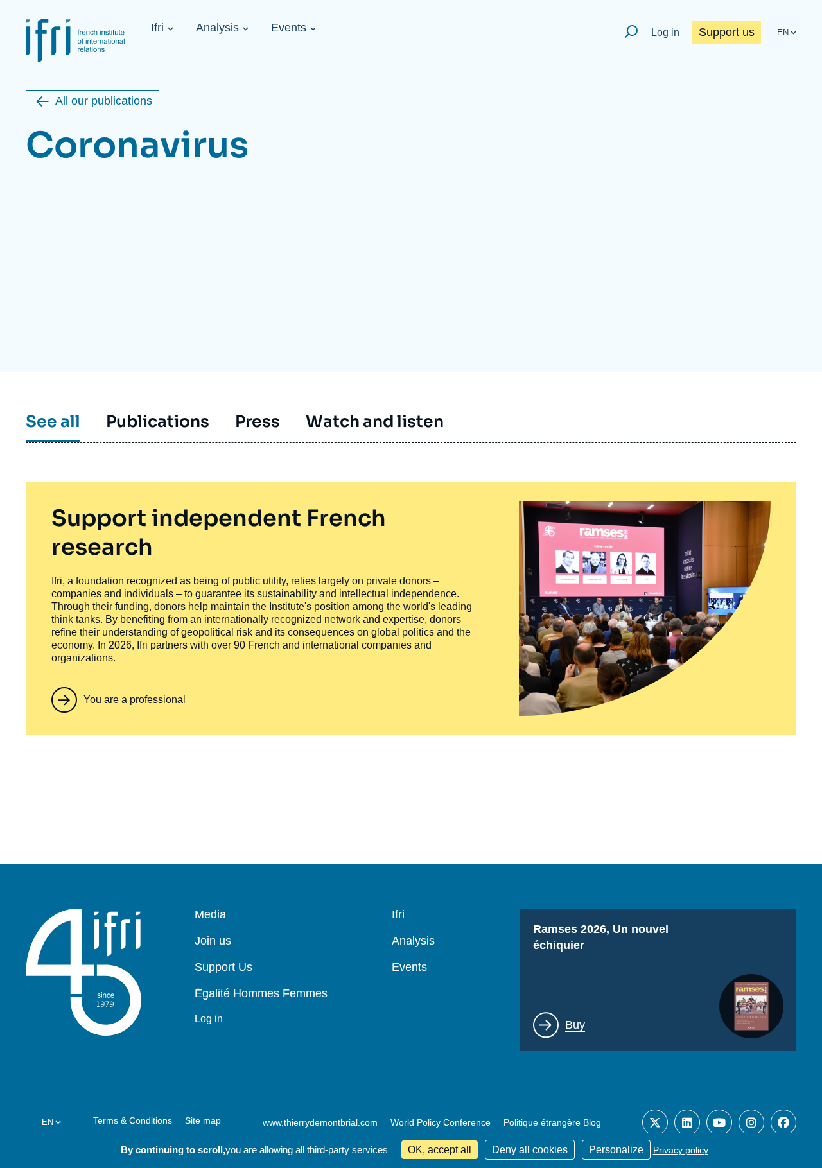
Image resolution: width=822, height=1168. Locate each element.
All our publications (103, 100)
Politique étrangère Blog (552, 1122)
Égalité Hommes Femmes (261, 994)
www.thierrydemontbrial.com (320, 1122)
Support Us (223, 967)
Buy (575, 1024)
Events (288, 27)
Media (210, 915)
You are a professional (134, 699)
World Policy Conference (440, 1122)
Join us (213, 941)
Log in (665, 32)
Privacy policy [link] (680, 1150)
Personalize (616, 1149)
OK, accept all (439, 1149)
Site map (203, 1120)
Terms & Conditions (132, 1120)
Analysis (217, 27)
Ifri (157, 27)
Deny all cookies (530, 1149)
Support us (727, 32)
